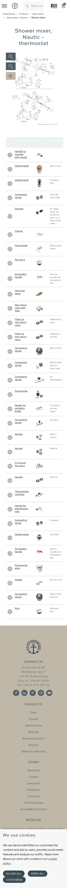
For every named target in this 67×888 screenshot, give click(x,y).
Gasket (18, 579)
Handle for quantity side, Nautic (21, 154)
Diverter (19, 208)
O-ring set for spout (20, 464)
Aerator (19, 434)
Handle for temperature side (21, 508)
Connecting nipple (21, 196)
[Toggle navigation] (4, 6)
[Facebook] (16, 693)
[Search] (27, 6)
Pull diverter (21, 391)
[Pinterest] (33, 693)
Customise (14, 880)
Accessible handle (20, 276)
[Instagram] (41, 693)
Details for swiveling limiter (20, 408)
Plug (17, 608)
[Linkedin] (24, 693)
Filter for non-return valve (20, 322)
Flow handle (21, 245)
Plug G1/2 (20, 259)
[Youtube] (49, 693)
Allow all (13, 873)
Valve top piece (20, 292)
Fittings (19, 231)
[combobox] (37, 6)
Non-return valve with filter (21, 307)
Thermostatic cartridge (22, 493)
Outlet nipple (22, 165)
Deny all (37, 873)
